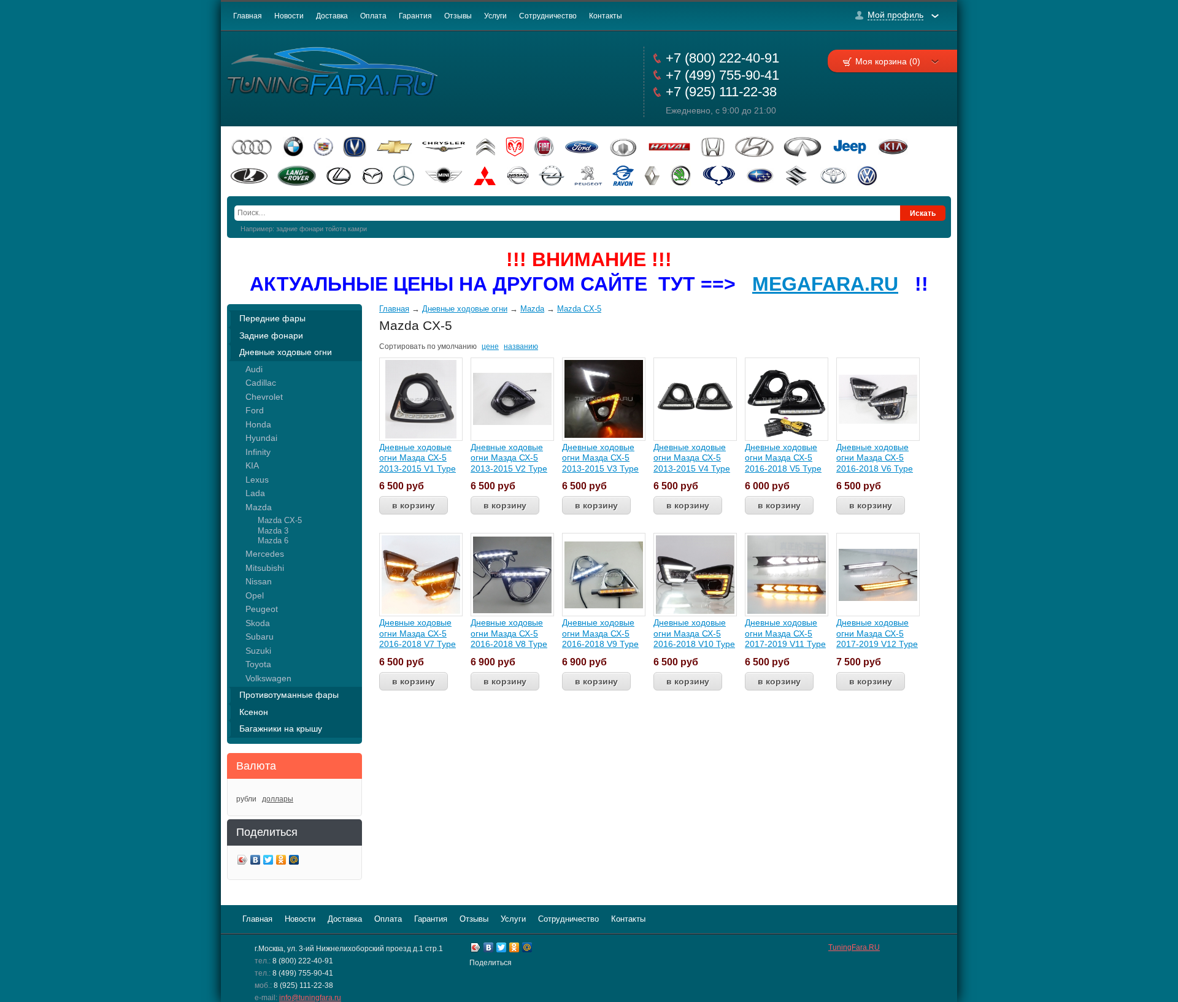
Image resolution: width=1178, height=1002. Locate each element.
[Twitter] (268, 861)
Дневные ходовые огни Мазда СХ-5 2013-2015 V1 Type (417, 457)
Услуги (495, 16)
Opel (254, 595)
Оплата (373, 16)
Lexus (257, 479)
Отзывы (458, 16)
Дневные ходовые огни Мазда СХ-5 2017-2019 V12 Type (877, 633)
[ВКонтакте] (255, 861)
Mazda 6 (273, 540)
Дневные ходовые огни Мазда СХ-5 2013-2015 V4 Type (691, 457)
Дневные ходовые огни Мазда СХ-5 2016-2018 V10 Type (694, 633)
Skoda (257, 623)
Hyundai (261, 438)
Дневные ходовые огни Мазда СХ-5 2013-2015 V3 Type (600, 457)
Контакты (605, 16)
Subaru (259, 636)
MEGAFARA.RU (825, 284)
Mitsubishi (264, 568)
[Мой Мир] (294, 861)
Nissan (258, 581)
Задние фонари (271, 335)
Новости (289, 16)
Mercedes (264, 554)
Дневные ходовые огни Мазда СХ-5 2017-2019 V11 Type (785, 633)
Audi (254, 369)
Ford (254, 410)
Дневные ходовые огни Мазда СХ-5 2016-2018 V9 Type (600, 633)
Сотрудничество (548, 16)
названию (521, 346)
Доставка (332, 16)
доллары (277, 799)
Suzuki (258, 651)
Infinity (258, 452)
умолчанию (457, 346)
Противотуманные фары (289, 695)
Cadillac (260, 383)
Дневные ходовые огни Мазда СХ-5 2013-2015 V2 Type (509, 457)
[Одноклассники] (281, 861)
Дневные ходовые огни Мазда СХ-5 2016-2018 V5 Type (783, 457)
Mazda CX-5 (280, 520)
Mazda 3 (273, 530)
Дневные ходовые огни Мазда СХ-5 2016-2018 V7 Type (417, 633)
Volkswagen (268, 678)
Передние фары (272, 318)
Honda (258, 424)
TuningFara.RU (854, 947)
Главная (247, 16)
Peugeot (261, 609)
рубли (246, 799)
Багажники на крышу (280, 728)
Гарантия (415, 16)
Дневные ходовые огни (285, 352)
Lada (255, 493)
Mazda (258, 507)
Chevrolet (264, 397)
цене (490, 346)
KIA (252, 465)
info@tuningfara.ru (310, 997)
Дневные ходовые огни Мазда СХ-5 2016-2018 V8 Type (509, 633)
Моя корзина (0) (887, 61)
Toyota (258, 664)
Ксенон (253, 712)
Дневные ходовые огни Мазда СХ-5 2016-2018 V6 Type (874, 457)
